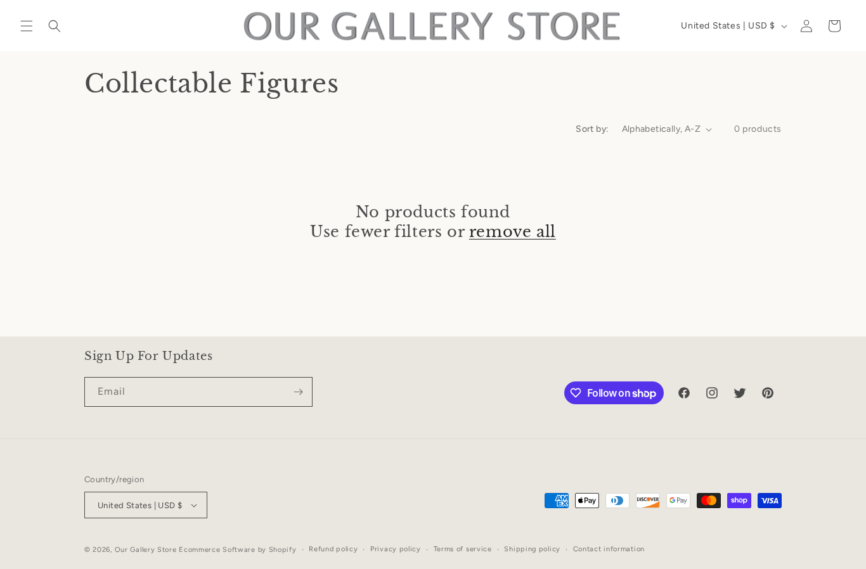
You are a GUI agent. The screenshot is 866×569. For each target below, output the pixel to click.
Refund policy (333, 549)
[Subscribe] (298, 392)
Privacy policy (395, 549)
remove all (512, 231)
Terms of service (463, 549)
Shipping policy (532, 549)
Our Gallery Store (146, 550)
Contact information (609, 549)
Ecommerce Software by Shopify (237, 550)
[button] (27, 26)
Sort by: (592, 129)
